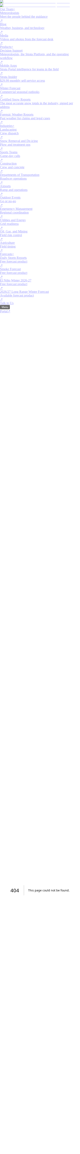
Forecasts (7, 254)
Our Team (7, 9)
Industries (7, 126)
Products (6, 47)
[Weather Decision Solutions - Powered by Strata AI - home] (35, 3)
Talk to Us (7, 303)
